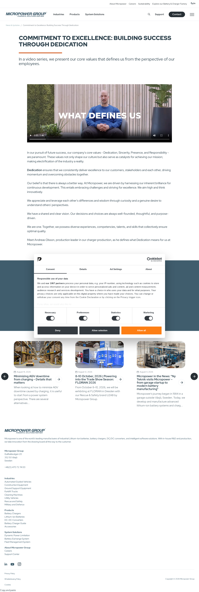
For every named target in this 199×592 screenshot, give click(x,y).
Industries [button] (58, 14)
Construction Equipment (16, 484)
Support (159, 14)
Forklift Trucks (11, 491)
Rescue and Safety (14, 501)
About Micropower (118, 3)
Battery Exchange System (17, 538)
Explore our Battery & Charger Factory (169, 3)
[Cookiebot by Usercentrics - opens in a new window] (149, 259)
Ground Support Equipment (18, 488)
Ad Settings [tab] (116, 269)
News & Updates (13, 25)
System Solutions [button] (94, 14)
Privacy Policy (10, 573)
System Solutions (13, 532)
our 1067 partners (55, 283)
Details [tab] (83, 269)
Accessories (10, 526)
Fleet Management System (17, 542)
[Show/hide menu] (192, 14)
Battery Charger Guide (15, 523)
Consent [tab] (50, 269)
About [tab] (149, 269)
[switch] (83, 318)
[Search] (149, 14)
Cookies (8, 585)
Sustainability (144, 3)
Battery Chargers (13, 513)
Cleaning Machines (14, 494)
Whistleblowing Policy (13, 579)
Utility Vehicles (11, 498)
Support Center (12, 554)
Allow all (141, 330)
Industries (10, 478)
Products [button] (75, 14)
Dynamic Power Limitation (17, 535)
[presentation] (4, 376)
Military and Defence (14, 504)
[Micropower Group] (26, 14)
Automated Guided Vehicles (18, 481)
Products (9, 510)
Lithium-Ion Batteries (15, 516)
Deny (57, 330)
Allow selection (99, 330)
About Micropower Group (17, 547)
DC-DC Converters (14, 520)
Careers (132, 3)
